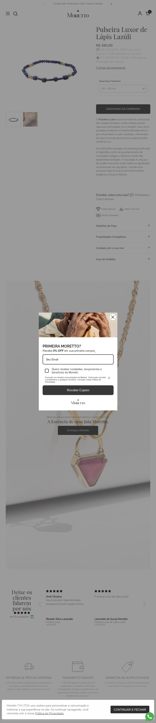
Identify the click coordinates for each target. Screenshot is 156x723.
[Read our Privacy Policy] (109, 378)
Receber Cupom (78, 390)
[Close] (112, 317)
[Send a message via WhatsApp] (149, 716)
